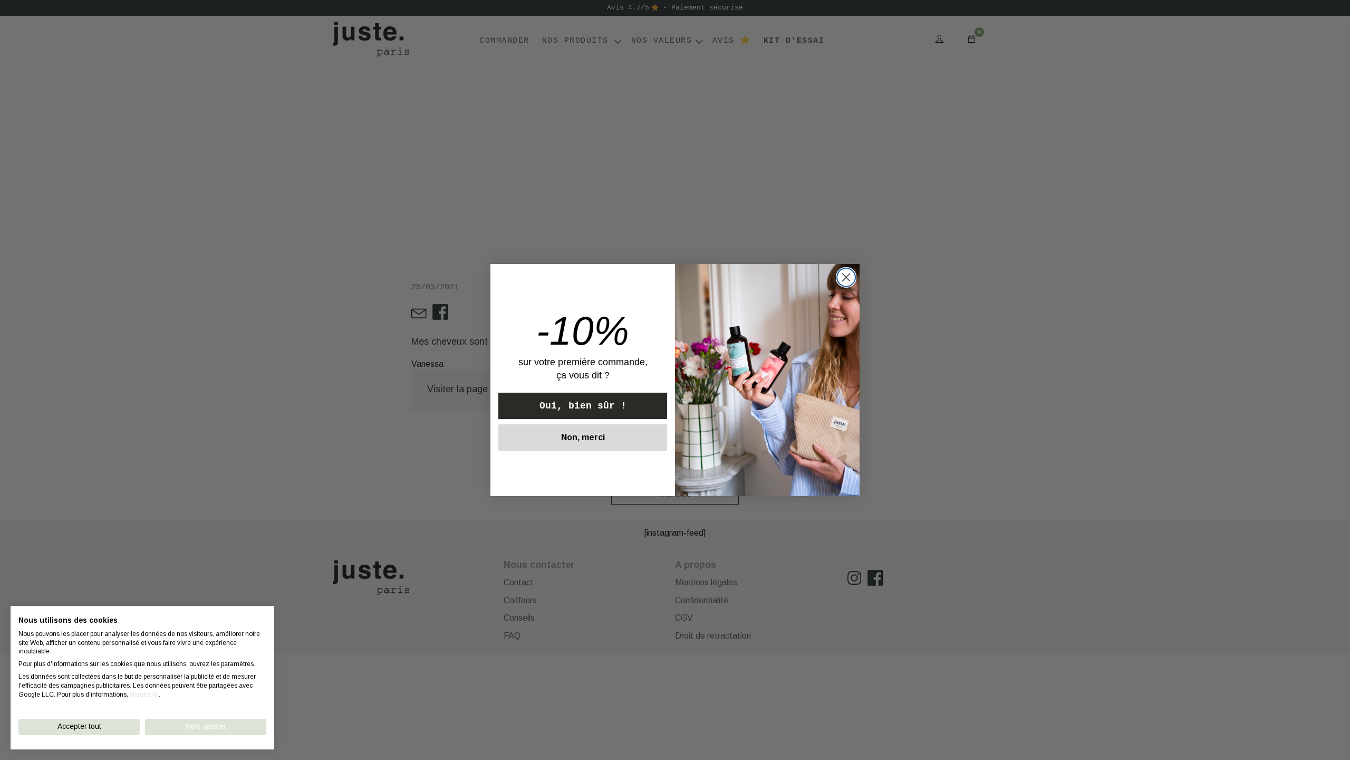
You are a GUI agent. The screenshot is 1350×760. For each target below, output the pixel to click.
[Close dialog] (846, 277)
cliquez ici (144, 694)
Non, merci (583, 437)
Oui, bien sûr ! (582, 406)
